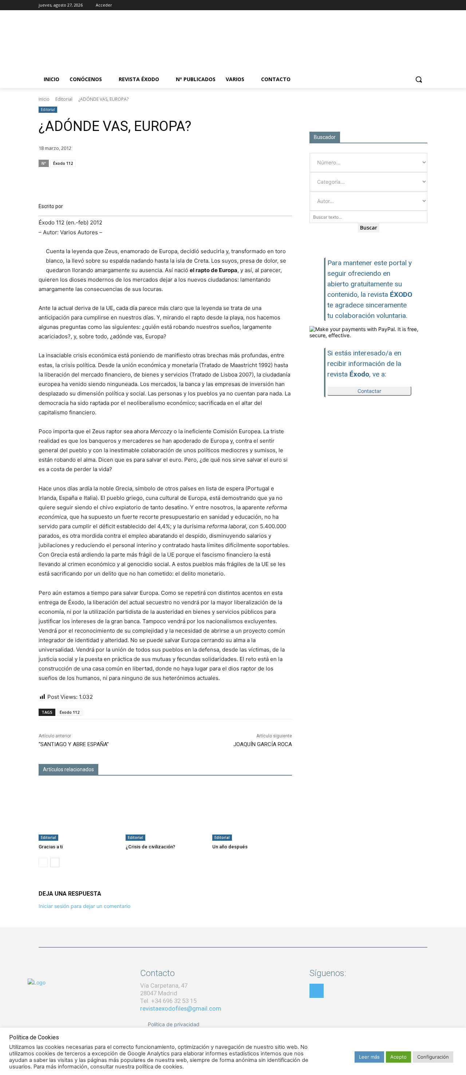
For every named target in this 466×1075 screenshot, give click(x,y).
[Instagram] (403, 5)
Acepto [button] (398, 1057)
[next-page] (54, 862)
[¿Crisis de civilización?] (165, 813)
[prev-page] (43, 862)
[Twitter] (413, 5)
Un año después (230, 846)
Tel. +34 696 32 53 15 (168, 1000)
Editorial (63, 99)
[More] (284, 177)
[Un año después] (252, 813)
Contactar (369, 391)
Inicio (44, 99)
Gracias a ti (51, 846)
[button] (418, 79)
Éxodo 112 (63, 163)
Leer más (369, 1057)
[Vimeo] (423, 5)
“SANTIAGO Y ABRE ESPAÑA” (74, 744)
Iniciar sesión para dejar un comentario (84, 906)
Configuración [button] (433, 1057)
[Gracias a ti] (78, 813)
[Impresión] (267, 177)
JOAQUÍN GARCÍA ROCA (262, 744)
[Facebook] (393, 5)
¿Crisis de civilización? (150, 846)
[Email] (250, 177)
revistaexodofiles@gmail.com (180, 1008)
